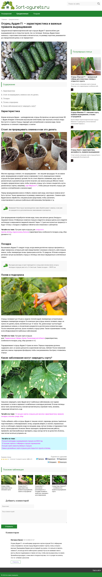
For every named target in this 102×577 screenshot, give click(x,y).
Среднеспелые (22, 14)
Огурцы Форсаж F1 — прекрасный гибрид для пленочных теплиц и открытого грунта (84, 79)
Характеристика (8, 91)
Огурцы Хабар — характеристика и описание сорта (6, 487)
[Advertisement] (86, 34)
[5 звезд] (9, 459)
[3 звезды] (5, 459)
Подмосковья (10, 338)
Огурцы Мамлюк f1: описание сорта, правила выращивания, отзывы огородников (85, 114)
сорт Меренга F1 (31, 186)
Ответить (16, 562)
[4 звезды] (7, 459)
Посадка (5, 98)
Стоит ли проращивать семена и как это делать (19, 95)
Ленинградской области (36, 338)
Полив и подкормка (9, 102)
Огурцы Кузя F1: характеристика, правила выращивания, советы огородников (25, 488)
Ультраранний (6, 14)
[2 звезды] (4, 459)
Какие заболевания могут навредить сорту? (18, 106)
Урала (24, 338)
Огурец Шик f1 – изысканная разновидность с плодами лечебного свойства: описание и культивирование (41, 490)
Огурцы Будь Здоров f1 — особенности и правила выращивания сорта (59, 488)
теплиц (9, 232)
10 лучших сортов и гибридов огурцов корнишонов (21, 443)
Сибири (18, 338)
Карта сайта (97, 570)
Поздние (36, 14)
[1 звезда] (2, 459)
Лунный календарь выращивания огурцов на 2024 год (22, 441)
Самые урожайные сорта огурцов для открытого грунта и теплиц (26, 448)
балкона (26, 232)
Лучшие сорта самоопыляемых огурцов (17, 446)
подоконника (17, 232)
